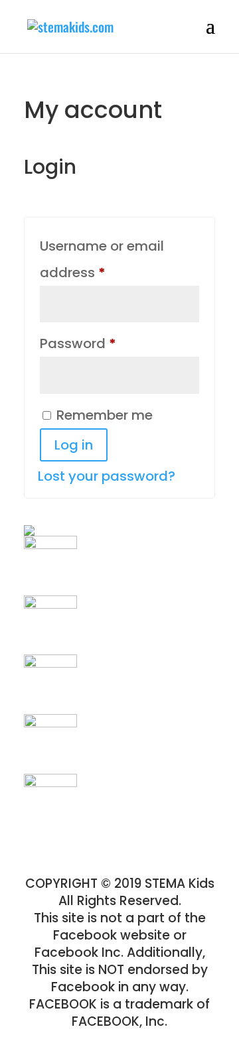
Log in (73, 445)
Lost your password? (106, 476)
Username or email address (102, 259)
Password (107, 343)
